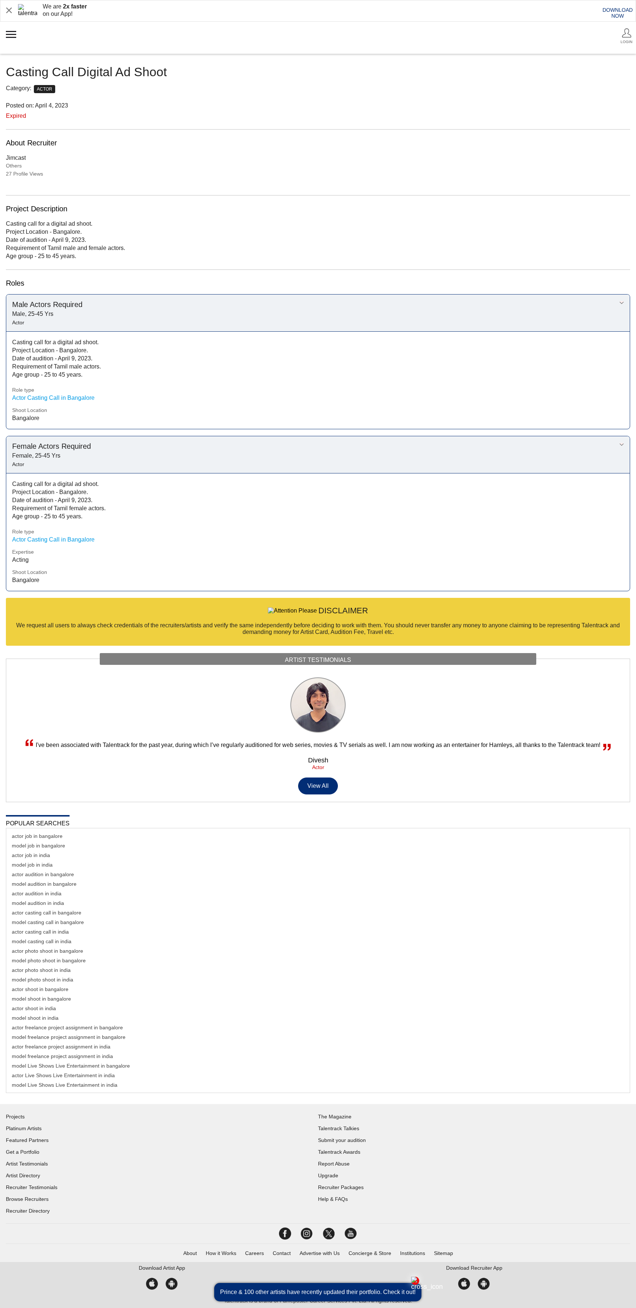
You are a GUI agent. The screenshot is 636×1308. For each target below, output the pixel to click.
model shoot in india (35, 1018)
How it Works (221, 1253)
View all (318, 786)
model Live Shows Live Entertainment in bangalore (71, 1066)
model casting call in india (41, 941)
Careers (254, 1253)
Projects (15, 1117)
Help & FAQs (333, 1199)
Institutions (412, 1253)
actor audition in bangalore (43, 874)
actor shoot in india (34, 1008)
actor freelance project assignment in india (61, 1047)
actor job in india (31, 855)
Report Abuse (334, 1164)
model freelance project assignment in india (62, 1056)
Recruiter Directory (28, 1211)
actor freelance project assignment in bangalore (67, 1027)
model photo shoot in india (42, 980)
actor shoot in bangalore (40, 989)
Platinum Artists (24, 1128)
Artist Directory (23, 1175)
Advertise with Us (320, 1253)
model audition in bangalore (44, 884)
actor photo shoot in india (41, 970)
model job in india (32, 865)
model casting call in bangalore (48, 922)
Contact (282, 1253)
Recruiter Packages (341, 1187)
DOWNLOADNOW (618, 13)
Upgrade (328, 1175)
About (190, 1253)
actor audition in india (36, 893)
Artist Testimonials (27, 1164)
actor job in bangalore (37, 836)
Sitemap (443, 1253)
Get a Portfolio (22, 1152)
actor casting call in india (40, 932)
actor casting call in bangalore (46, 913)
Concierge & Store (370, 1253)
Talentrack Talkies (338, 1128)
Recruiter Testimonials (31, 1187)
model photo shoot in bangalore (49, 960)
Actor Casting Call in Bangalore (53, 398)
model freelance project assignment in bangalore (69, 1037)
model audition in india (38, 903)
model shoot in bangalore (41, 999)
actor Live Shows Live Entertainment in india (63, 1075)
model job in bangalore (38, 846)
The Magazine (334, 1117)
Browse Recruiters (27, 1199)
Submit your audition (342, 1140)
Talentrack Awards (339, 1152)
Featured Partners (27, 1140)
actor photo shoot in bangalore (47, 951)
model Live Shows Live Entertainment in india (64, 1085)
